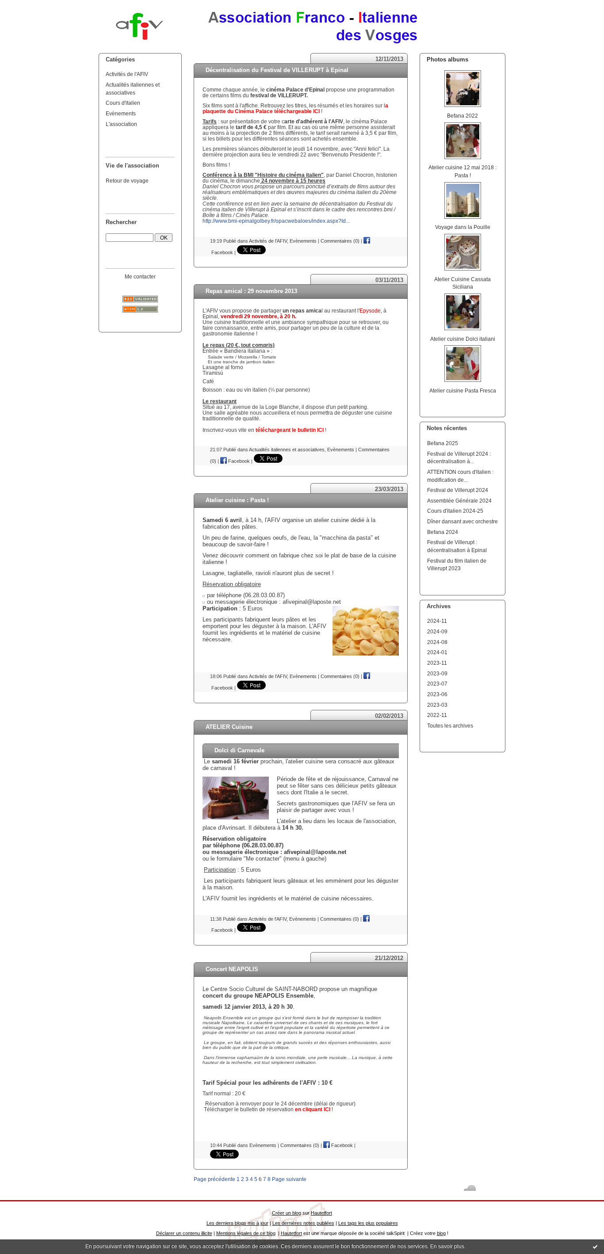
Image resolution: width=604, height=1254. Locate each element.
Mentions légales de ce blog (245, 1233)
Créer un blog (286, 1213)
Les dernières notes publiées (303, 1223)
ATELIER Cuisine (229, 727)
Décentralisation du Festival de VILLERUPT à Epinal (277, 70)
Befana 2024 (442, 532)
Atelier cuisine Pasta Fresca (462, 390)
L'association (121, 124)
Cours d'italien (123, 103)
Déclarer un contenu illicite (184, 1233)
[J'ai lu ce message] (595, 1246)
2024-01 (437, 652)
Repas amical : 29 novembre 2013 (251, 291)
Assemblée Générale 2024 (459, 500)
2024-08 (437, 642)
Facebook (238, 461)
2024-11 (437, 621)
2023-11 (437, 663)
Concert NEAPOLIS (232, 969)
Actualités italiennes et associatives (287, 449)
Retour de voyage (127, 180)
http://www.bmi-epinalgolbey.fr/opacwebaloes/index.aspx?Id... (276, 221)
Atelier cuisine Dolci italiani (462, 339)
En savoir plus (447, 1246)
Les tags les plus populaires (368, 1223)
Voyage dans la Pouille (462, 227)
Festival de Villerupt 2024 (457, 490)
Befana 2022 (462, 115)
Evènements (121, 113)
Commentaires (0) (340, 241)
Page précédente (214, 1179)
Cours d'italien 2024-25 (455, 511)
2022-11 (437, 715)
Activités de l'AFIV (127, 74)
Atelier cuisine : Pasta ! (237, 500)
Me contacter (140, 276)
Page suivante (289, 1179)
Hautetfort (321, 1213)
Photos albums (447, 59)
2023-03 (437, 705)
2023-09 (437, 673)
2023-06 (437, 694)
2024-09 (437, 631)
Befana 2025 (442, 443)
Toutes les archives (450, 725)
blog (441, 1233)
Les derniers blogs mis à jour (237, 1223)
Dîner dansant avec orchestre (462, 521)
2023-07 (437, 683)
